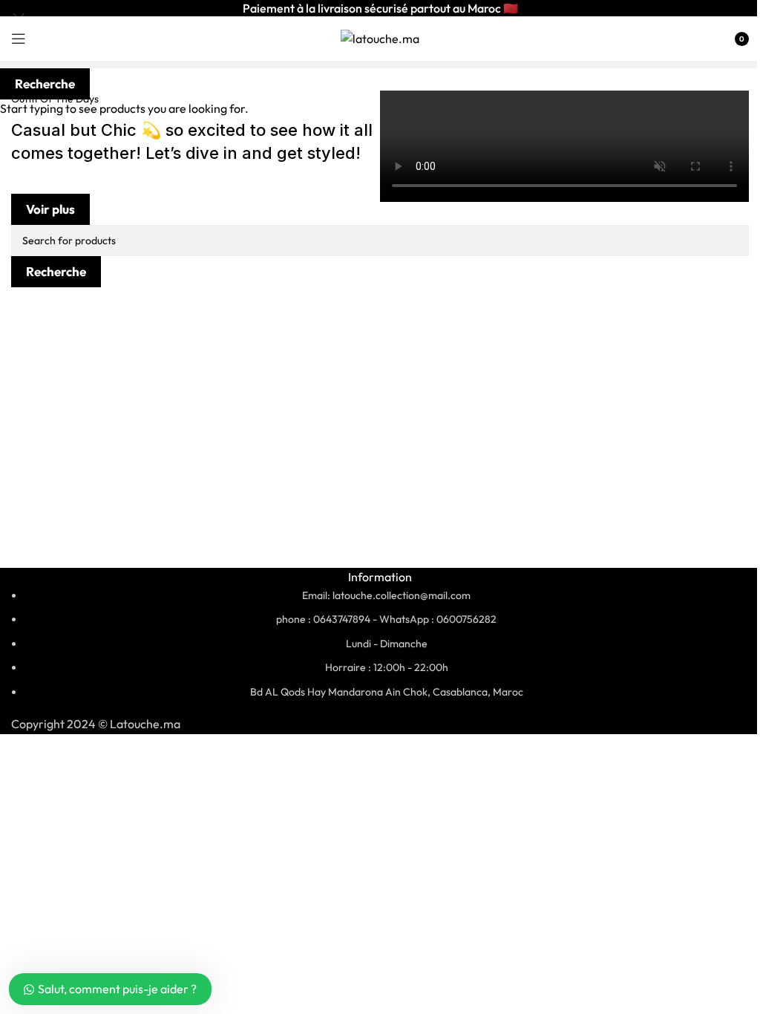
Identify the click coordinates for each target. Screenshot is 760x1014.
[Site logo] (380, 37)
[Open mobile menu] (18, 38)
